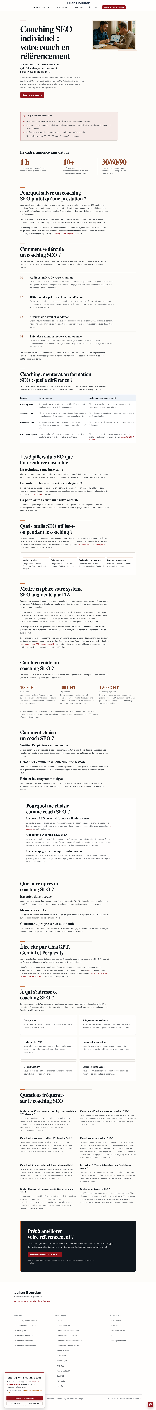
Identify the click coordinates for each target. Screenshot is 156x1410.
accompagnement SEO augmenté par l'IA (37, 644)
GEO (90, 970)
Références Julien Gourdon (67, 1330)
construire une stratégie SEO (63, 234)
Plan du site (116, 1320)
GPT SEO (60, 1366)
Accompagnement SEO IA (26, 1320)
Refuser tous (15, 1403)
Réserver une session (32, 95)
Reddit (59, 1399)
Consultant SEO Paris (24, 1341)
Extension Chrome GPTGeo (67, 1346)
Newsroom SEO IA (41, 7)
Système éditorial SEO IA (25, 1325)
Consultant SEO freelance (26, 1336)
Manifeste (60, 1381)
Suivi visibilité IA (63, 1371)
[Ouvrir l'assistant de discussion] (150, 1404)
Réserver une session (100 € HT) (44, 1254)
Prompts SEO (62, 1361)
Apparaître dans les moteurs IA (69, 1341)
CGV (113, 1336)
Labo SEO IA (61, 7)
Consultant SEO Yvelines (25, 1346)
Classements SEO (63, 1325)
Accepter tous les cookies (24, 1398)
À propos (93, 7)
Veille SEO (78, 7)
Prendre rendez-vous (114, 7)
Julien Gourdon (78, 3)
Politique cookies (118, 1341)
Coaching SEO (21, 1330)
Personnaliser (34, 1403)
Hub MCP (60, 1376)
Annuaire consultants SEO (67, 1336)
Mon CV (59, 1386)
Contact (114, 1325)
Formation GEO (62, 1356)
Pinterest (50, 1399)
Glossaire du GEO (63, 1351)
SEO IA (59, 1320)
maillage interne (37, 494)
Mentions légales (118, 1330)
